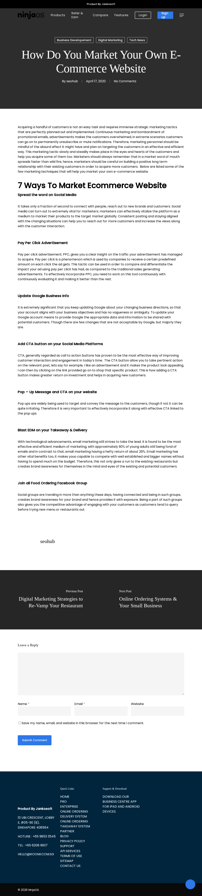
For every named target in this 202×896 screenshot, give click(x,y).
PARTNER (67, 831)
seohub (72, 81)
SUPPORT (67, 846)
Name (23, 704)
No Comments (125, 81)
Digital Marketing (110, 40)
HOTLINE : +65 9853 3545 (37, 836)
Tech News (137, 40)
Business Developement (74, 40)
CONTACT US (70, 866)
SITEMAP (66, 861)
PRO (63, 801)
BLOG (64, 836)
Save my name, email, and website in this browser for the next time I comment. (83, 723)
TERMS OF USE (71, 856)
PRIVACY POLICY (72, 841)
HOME (64, 796)
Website (137, 704)
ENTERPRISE (69, 806)
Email (79, 704)
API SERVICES (70, 851)
